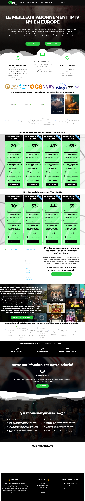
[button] (24, 419)
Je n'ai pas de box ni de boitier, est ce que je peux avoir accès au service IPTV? (61, 431)
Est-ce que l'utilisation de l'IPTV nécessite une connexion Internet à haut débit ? (22, 423)
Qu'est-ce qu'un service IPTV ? (18, 419)
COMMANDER (14, 184)
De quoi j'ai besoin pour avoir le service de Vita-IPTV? (23, 431)
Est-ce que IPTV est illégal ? (54, 419)
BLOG (56, 2)
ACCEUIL (22, 2)
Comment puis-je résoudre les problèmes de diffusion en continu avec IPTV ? (59, 427)
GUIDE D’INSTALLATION (46, 2)
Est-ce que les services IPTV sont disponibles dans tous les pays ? (61, 423)
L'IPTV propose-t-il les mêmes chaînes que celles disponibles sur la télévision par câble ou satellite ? (24, 427)
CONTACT (63, 2)
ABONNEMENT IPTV (32, 2)
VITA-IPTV (14, 480)
